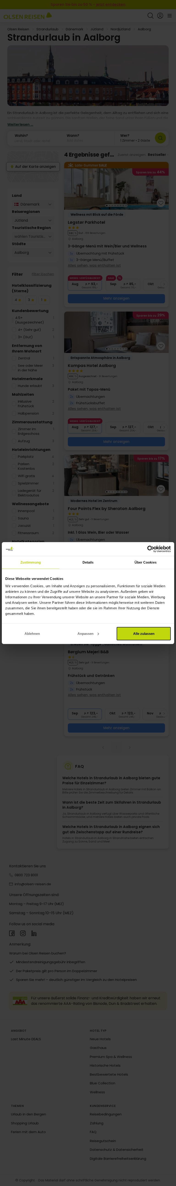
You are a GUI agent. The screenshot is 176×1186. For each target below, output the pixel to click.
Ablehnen (32, 633)
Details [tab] (88, 562)
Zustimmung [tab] (30, 562)
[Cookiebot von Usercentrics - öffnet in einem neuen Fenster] (151, 549)
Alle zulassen (143, 633)
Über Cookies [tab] (146, 562)
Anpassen (85, 633)
